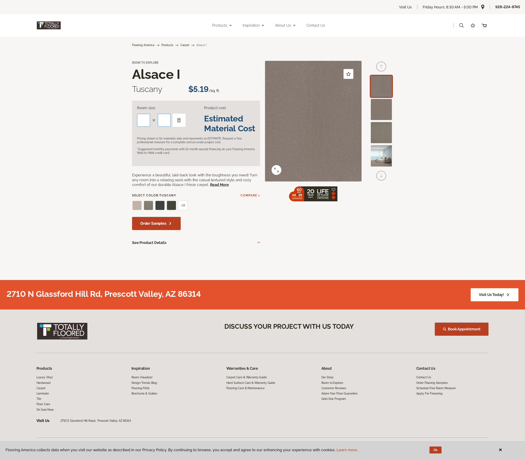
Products (167, 45)
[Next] (381, 176)
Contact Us (315, 25)
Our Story (327, 377)
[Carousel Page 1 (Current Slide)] (381, 86)
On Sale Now (45, 409)
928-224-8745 (507, 7)
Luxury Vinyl (45, 377)
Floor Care (43, 404)
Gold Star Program (333, 398)
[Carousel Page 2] (381, 109)
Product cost (215, 108)
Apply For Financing (429, 393)
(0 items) (484, 25)
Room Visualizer (142, 377)
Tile (39, 398)
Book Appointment (464, 329)
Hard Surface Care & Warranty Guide (250, 382)
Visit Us (405, 7)
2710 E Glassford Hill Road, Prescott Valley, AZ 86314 (95, 420)
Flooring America (143, 45)
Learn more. (347, 450)
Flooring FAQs (140, 388)
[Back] (381, 66)
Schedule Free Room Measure (436, 388)
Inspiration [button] (251, 25)
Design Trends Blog (144, 382)
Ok (435, 450)
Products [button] (219, 25)
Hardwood (43, 382)
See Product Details (149, 242)
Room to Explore (332, 382)
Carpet (184, 45)
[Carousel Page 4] (381, 155)
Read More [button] (219, 184)
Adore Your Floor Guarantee (339, 393)
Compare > (250, 195)
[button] (461, 25)
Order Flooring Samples (432, 382)
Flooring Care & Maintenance (245, 388)
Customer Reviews (333, 388)
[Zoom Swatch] (276, 170)
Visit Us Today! (491, 294)
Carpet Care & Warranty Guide (246, 377)
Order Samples (153, 223)
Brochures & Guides (144, 393)
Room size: (146, 108)
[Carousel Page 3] (381, 132)
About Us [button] (283, 25)
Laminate (43, 393)
